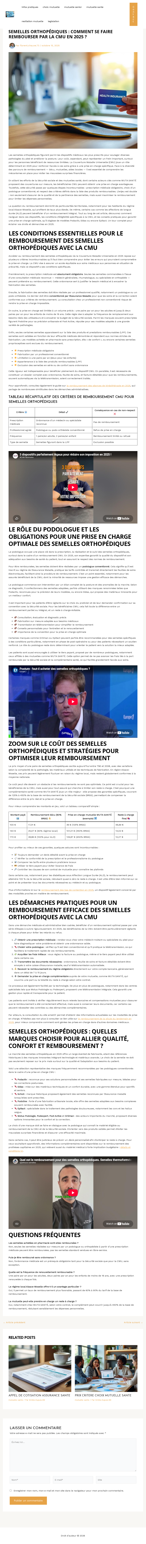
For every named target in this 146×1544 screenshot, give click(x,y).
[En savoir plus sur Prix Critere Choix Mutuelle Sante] (106, 1368)
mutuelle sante (94, 7)
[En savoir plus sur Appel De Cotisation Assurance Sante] (40, 1368)
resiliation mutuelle (32, 21)
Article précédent (14, 1322)
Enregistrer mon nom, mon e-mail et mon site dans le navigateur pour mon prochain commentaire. (69, 1490)
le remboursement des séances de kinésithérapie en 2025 (98, 385)
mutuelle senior (73, 7)
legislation (53, 21)
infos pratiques (30, 7)
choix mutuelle (51, 7)
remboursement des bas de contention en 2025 (67, 890)
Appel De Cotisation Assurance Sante (39, 1395)
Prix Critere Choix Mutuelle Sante (103, 1395)
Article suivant (133, 1322)
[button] (133, 14)
